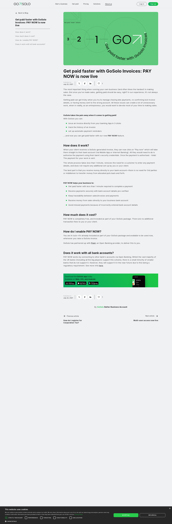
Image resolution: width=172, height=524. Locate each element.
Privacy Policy (79, 514)
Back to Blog (23, 13)
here (101, 266)
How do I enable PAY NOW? (26, 40)
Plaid (93, 243)
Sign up (153, 4)
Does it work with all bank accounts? (30, 44)
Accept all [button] (126, 515)
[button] (57, 521)
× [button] (170, 508)
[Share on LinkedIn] (90, 83)
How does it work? (23, 32)
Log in (141, 4)
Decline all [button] (153, 515)
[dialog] (86, 515)
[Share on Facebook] (85, 83)
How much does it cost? (25, 36)
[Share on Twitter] (79, 83)
